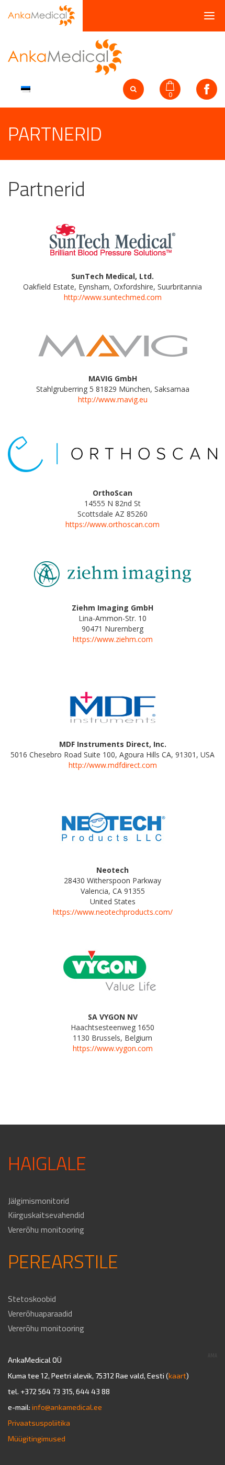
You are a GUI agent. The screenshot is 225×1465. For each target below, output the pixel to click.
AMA (212, 1356)
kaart (177, 1375)
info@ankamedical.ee (67, 1407)
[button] (24, 88)
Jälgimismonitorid (38, 1200)
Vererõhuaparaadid (40, 1313)
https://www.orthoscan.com (112, 524)
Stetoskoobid (32, 1298)
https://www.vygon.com (113, 1048)
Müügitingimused (36, 1438)
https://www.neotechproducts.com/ (113, 912)
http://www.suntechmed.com (113, 297)
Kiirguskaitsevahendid (46, 1215)
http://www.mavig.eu (113, 399)
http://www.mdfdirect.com (113, 765)
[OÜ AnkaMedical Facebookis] (206, 89)
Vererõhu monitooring (46, 1229)
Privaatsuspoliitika (39, 1422)
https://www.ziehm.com (113, 639)
